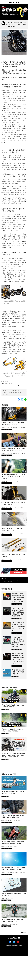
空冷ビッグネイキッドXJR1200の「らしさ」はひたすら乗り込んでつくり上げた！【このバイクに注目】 (18, 612)
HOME (2, 578)
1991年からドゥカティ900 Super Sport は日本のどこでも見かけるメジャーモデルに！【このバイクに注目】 (18, 597)
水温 (12, 898)
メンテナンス (13, 481)
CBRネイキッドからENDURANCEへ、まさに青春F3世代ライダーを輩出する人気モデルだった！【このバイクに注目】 (17, 658)
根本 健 (6, 381)
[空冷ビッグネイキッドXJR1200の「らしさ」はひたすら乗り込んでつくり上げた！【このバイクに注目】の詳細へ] (7, 611)
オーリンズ (5, 392)
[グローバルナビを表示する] (2, 2)
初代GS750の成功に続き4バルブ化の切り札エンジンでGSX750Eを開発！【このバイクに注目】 (18, 626)
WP (11, 392)
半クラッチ (12, 820)
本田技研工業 (7, 383)
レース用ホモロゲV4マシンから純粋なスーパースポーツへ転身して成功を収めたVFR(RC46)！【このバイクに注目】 (18, 642)
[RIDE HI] (14, 2)
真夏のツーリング (14, 872)
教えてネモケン (7, 390)
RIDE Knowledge (21, 427)
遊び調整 (18, 820)
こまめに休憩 (22, 872)
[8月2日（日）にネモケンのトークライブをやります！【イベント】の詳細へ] (7, 673)
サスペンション (15, 390)
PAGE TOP (23, 932)
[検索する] (26, 2)
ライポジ (15, 846)
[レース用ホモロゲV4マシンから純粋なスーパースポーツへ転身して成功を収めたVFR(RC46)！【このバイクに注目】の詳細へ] (7, 640)
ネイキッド (20, 507)
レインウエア (5, 924)
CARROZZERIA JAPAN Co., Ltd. (11, 385)
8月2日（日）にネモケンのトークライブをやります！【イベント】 (17, 672)
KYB (20, 392)
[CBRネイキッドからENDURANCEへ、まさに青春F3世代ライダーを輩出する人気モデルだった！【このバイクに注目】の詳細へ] (7, 656)
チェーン (19, 481)
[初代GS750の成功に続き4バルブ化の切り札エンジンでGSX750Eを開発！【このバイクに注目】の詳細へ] (7, 625)
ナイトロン (5, 394)
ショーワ (15, 392)
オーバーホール (21, 453)
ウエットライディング (14, 924)
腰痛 (11, 846)
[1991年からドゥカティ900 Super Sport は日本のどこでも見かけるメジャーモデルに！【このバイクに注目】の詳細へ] (7, 596)
